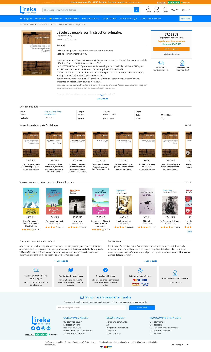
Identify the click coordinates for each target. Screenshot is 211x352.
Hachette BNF (50, 114)
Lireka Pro (185, 18)
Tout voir (188, 125)
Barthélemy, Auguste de (54, 169)
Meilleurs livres (72, 18)
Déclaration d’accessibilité (125, 342)
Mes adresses (156, 324)
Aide (108, 324)
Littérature (33, 24)
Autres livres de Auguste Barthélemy (38, 125)
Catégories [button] (27, 18)
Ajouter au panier (171, 49)
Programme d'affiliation (117, 327)
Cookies (68, 342)
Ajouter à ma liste (172, 54)
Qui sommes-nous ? (72, 322)
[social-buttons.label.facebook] (33, 328)
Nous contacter (113, 333)
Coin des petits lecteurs (150, 18)
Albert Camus (77, 224)
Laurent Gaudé (147, 224)
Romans (43, 24)
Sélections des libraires (74, 333)
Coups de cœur (109, 18)
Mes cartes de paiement (161, 330)
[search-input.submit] (136, 9)
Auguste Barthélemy (64, 36)
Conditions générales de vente (85, 342)
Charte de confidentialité (147, 342)
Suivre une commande (116, 322)
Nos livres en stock (72, 327)
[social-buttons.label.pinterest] (48, 328)
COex (186, 344)
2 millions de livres (133, 2)
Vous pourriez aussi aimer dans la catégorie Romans (46, 181)
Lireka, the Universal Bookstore (77, 330)
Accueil (23, 24)
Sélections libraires (91, 18)
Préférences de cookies (54, 342)
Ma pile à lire (155, 333)
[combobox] (88, 9)
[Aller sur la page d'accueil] (28, 10)
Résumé (61, 45)
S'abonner (142, 307)
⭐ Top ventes (55, 18)
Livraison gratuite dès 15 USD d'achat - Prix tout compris (97, 2)
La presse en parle (71, 324)
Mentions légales (106, 342)
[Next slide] (188, 153)
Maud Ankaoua (31, 226)
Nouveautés (40, 18)
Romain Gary (124, 224)
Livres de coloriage (128, 18)
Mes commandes (157, 322)
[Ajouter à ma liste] (39, 133)
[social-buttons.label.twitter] (38, 328)
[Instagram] (43, 328)
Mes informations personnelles (164, 327)
